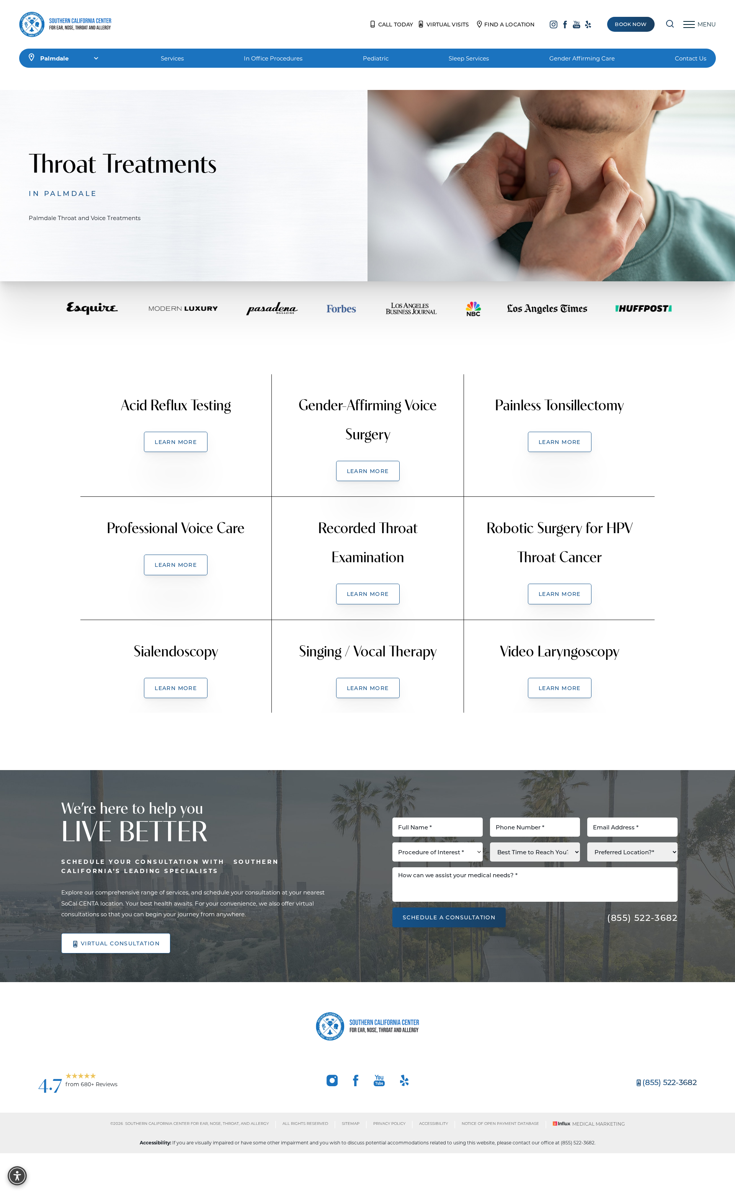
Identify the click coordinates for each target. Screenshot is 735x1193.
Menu (706, 24)
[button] (689, 24)
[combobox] (437, 852)
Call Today (395, 24)
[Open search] (670, 24)
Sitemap (350, 1123)
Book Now (631, 24)
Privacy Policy (389, 1123)
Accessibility (433, 1123)
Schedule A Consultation (449, 917)
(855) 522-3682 (642, 917)
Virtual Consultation (120, 943)
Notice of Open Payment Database (500, 1123)
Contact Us (690, 58)
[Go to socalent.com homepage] (65, 24)
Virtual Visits (447, 24)
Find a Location (509, 24)
